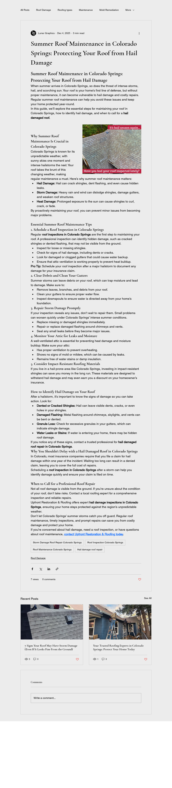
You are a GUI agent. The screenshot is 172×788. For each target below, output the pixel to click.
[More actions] (139, 33)
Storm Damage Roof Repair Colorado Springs (57, 542)
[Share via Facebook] (32, 569)
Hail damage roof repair (89, 549)
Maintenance (86, 10)
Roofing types (65, 10)
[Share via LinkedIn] (48, 569)
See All (148, 598)
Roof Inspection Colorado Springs (105, 542)
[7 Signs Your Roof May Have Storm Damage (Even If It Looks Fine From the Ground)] (52, 621)
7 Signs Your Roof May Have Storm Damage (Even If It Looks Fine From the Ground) (51, 647)
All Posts (24, 10)
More (128, 10)
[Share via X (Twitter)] (40, 569)
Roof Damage (43, 10)
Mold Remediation (109, 10)
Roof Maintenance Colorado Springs (52, 549)
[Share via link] (57, 569)
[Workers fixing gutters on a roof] (120, 621)
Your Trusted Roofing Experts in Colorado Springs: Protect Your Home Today (118, 647)
